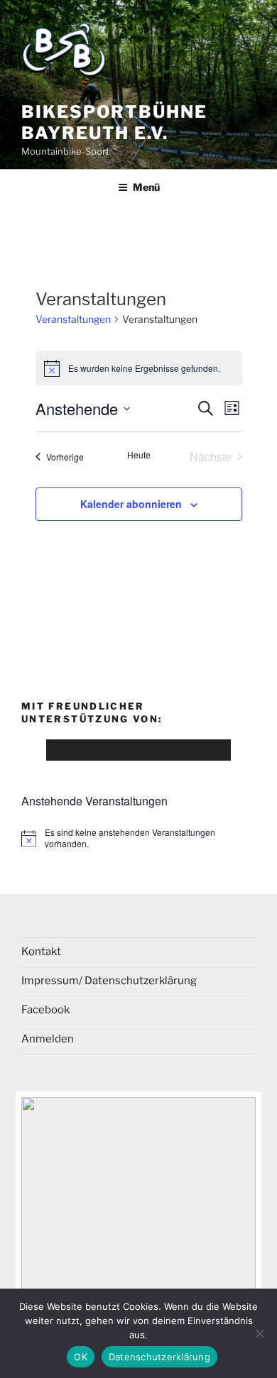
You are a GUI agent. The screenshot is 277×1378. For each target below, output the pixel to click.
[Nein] (259, 1333)
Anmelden (47, 1038)
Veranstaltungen (73, 319)
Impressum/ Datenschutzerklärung (109, 980)
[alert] (139, 368)
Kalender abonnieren (131, 504)
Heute (139, 455)
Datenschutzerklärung (159, 1356)
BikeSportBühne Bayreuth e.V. (114, 122)
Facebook (45, 1009)
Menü (146, 187)
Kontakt (41, 951)
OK (80, 1356)
